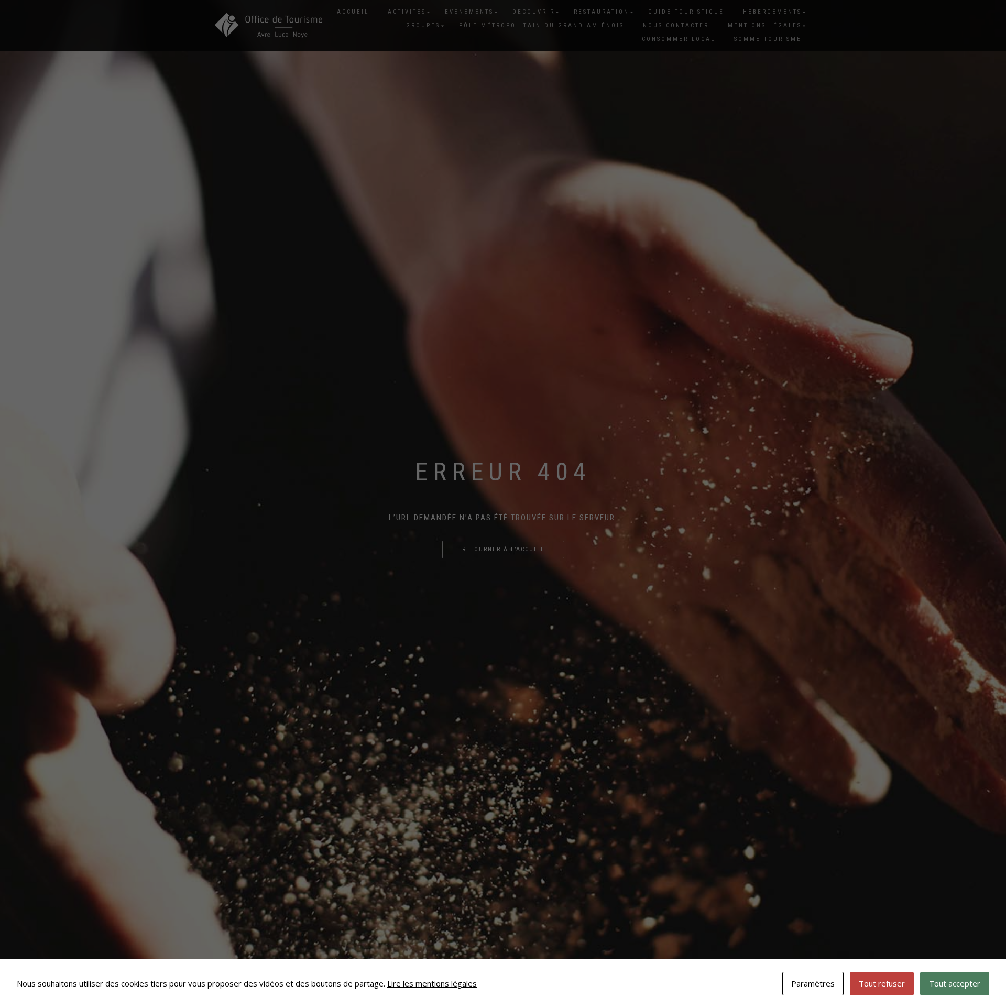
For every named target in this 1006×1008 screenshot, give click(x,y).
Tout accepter (954, 983)
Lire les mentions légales (432, 983)
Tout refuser (882, 983)
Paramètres (813, 983)
